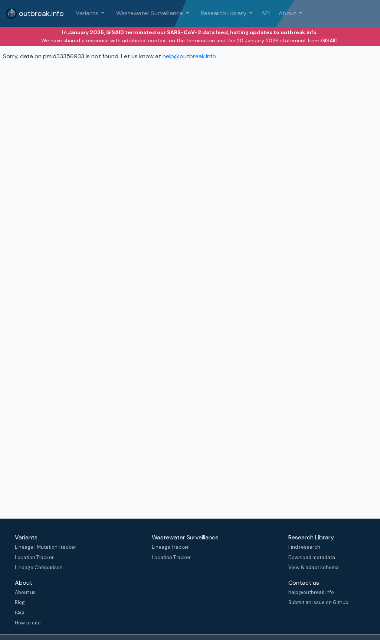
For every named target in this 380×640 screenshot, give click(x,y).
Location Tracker (34, 557)
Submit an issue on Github (318, 602)
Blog (20, 602)
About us (25, 592)
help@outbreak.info (189, 56)
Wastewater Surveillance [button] (150, 13)
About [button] (288, 13)
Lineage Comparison (39, 567)
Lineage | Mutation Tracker (45, 547)
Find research (304, 547)
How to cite (28, 623)
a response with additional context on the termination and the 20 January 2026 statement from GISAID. (210, 40)
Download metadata (311, 557)
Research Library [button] (224, 13)
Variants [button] (88, 13)
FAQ (19, 613)
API (265, 13)
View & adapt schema (313, 567)
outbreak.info (40, 13)
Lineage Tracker (170, 547)
